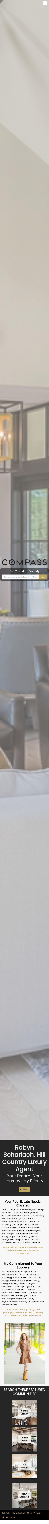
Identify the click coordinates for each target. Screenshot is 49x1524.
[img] (3, 1518)
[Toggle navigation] (45, 3)
